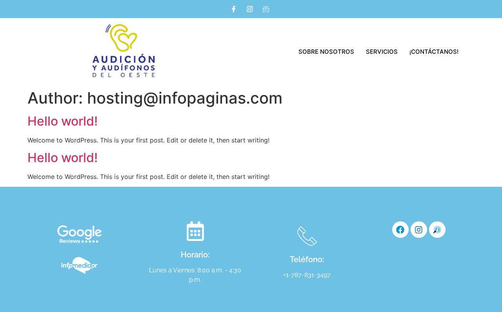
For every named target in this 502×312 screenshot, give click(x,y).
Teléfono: (307, 259)
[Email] (266, 9)
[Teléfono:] (307, 236)
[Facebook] (234, 9)
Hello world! (62, 121)
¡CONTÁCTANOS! (433, 51)
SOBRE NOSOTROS (326, 51)
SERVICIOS (382, 51)
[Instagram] (250, 9)
